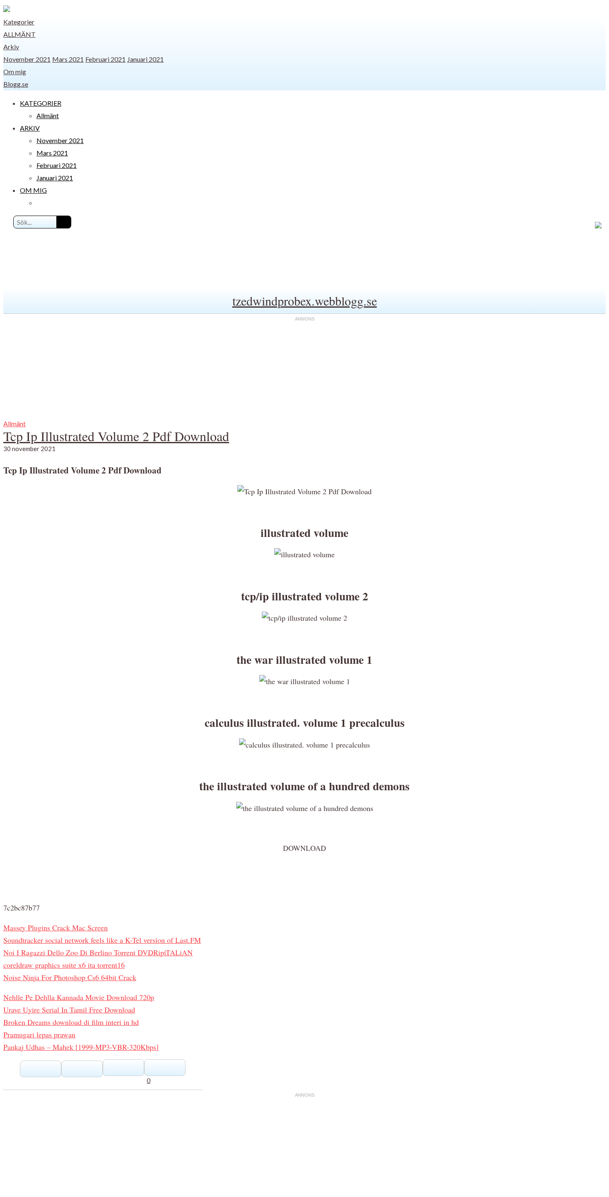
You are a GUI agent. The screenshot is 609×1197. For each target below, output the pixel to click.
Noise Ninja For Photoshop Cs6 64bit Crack (69, 977)
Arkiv (11, 47)
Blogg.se (15, 84)
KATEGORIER (40, 103)
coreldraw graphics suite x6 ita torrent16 (64, 965)
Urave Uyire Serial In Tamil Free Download (69, 1010)
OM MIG (33, 190)
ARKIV (30, 128)
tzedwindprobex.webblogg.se (304, 300)
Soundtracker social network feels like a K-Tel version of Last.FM (102, 940)
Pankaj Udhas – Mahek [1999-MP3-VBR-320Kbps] (81, 1047)
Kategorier (18, 22)
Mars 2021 (68, 59)
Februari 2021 (105, 59)
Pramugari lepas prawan (39, 1034)
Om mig (14, 71)
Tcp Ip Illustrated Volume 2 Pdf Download (116, 436)
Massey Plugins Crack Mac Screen (55, 927)
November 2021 (27, 59)
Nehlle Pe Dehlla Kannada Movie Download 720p (78, 997)
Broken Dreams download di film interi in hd (71, 1022)
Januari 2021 (145, 59)
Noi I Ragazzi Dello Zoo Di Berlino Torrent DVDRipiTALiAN (98, 952)
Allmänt (19, 34)
